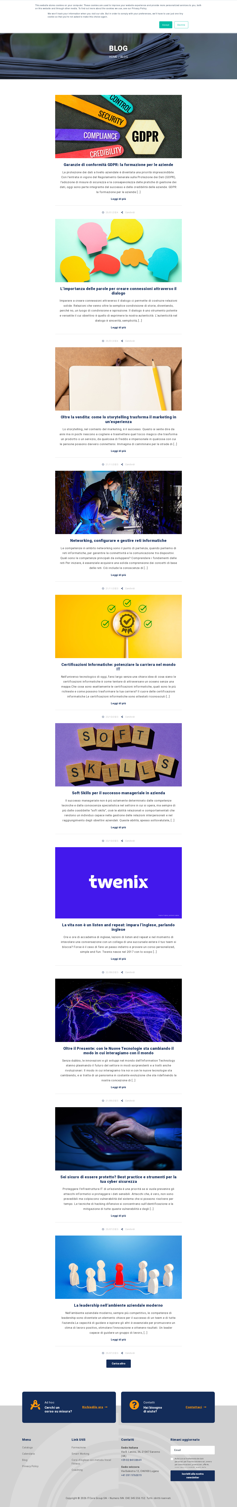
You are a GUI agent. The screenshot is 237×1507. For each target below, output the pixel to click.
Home (113, 56)
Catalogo (27, 1447)
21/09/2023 (111, 1101)
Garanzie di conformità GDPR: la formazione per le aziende (118, 165)
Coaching (77, 1469)
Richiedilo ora (92, 1407)
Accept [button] (165, 24)
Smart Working (80, 1453)
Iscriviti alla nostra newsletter (193, 1475)
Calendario (28, 1453)
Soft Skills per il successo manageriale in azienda (118, 793)
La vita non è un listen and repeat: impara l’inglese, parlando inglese (118, 927)
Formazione (79, 1447)
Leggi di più (118, 199)
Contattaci (194, 1407)
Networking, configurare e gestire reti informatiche (118, 540)
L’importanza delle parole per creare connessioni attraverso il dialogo (118, 291)
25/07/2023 (111, 1229)
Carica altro (118, 1363)
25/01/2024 (111, 212)
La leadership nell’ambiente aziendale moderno (118, 1305)
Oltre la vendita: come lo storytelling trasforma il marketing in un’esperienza (118, 419)
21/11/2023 (111, 464)
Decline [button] (181, 24)
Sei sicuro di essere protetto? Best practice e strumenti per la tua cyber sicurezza (118, 1179)
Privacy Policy (30, 1466)
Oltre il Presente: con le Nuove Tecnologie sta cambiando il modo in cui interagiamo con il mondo (118, 1050)
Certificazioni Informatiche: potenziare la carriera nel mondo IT (118, 666)
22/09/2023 (111, 972)
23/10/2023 (111, 717)
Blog (24, 1460)
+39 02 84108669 (131, 1460)
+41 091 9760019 (131, 1475)
